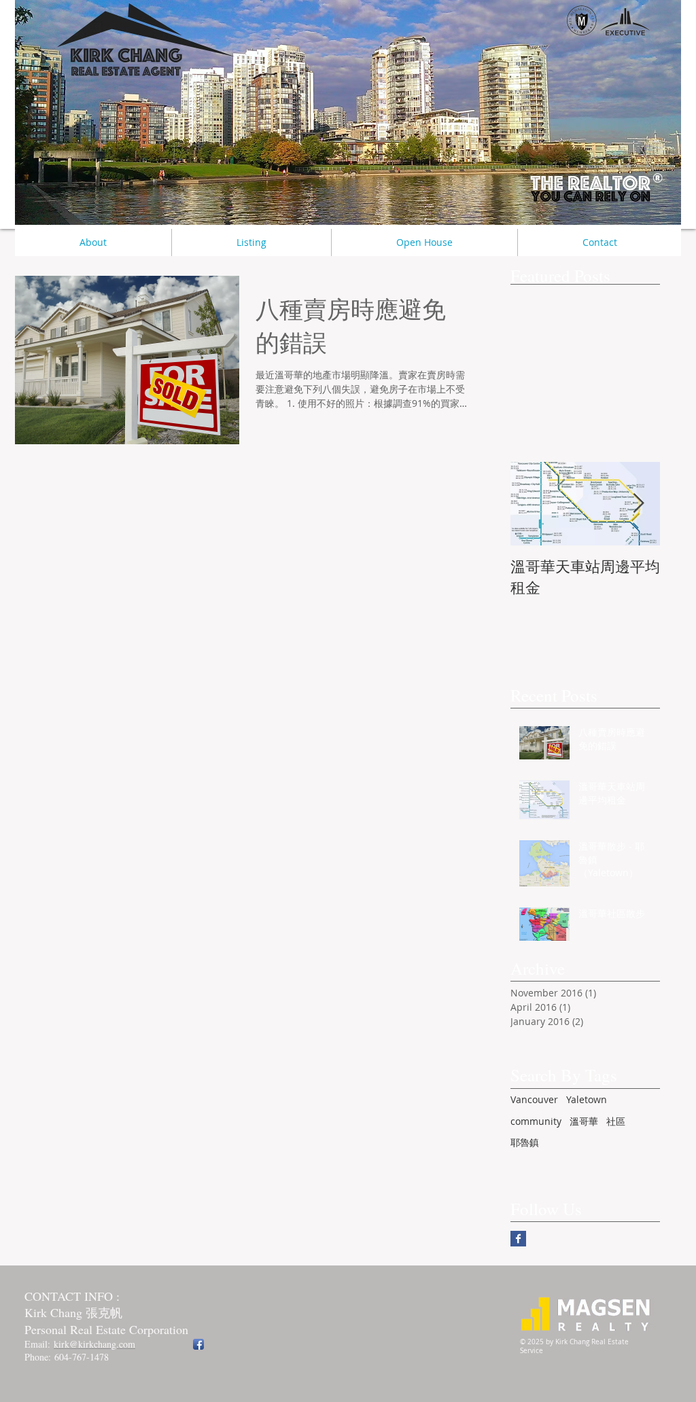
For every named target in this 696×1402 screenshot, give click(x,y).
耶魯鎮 (524, 1142)
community (535, 1121)
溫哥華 (584, 1121)
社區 (615, 1121)
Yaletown (586, 1099)
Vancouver (534, 1099)
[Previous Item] (532, 503)
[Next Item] (638, 503)
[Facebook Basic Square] (518, 1238)
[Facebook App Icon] (198, 1344)
